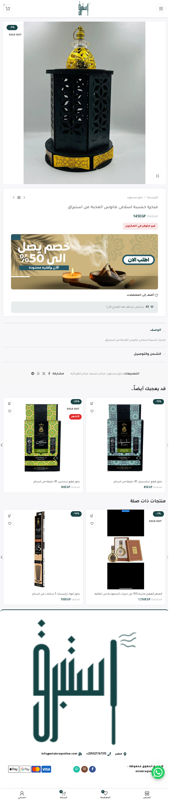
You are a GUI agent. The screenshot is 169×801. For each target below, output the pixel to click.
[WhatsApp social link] (38, 374)
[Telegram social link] (33, 374)
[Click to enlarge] (157, 176)
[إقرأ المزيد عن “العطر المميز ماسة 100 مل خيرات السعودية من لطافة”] (92, 516)
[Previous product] (24, 197)
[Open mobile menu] (161, 8)
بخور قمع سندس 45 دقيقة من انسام (57, 481)
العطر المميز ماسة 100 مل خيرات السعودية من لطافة (128, 594)
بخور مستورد (135, 197)
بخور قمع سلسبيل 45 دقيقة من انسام (138, 481)
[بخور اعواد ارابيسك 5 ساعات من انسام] (43, 549)
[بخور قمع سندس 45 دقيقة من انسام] (43, 437)
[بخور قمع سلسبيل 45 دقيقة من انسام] (125, 437)
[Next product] (13, 197)
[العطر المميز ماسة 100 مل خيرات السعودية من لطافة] (125, 549)
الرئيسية (152, 197)
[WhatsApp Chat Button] (158, 772)
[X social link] (44, 374)
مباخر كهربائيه (79, 374)
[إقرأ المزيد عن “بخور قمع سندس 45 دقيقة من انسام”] (9, 403)
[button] (92, 403)
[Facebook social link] (49, 374)
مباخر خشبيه (97, 374)
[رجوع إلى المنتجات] (19, 197)
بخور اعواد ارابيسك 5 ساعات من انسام (56, 594)
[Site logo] (84, 8)
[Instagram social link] (84, 769)
